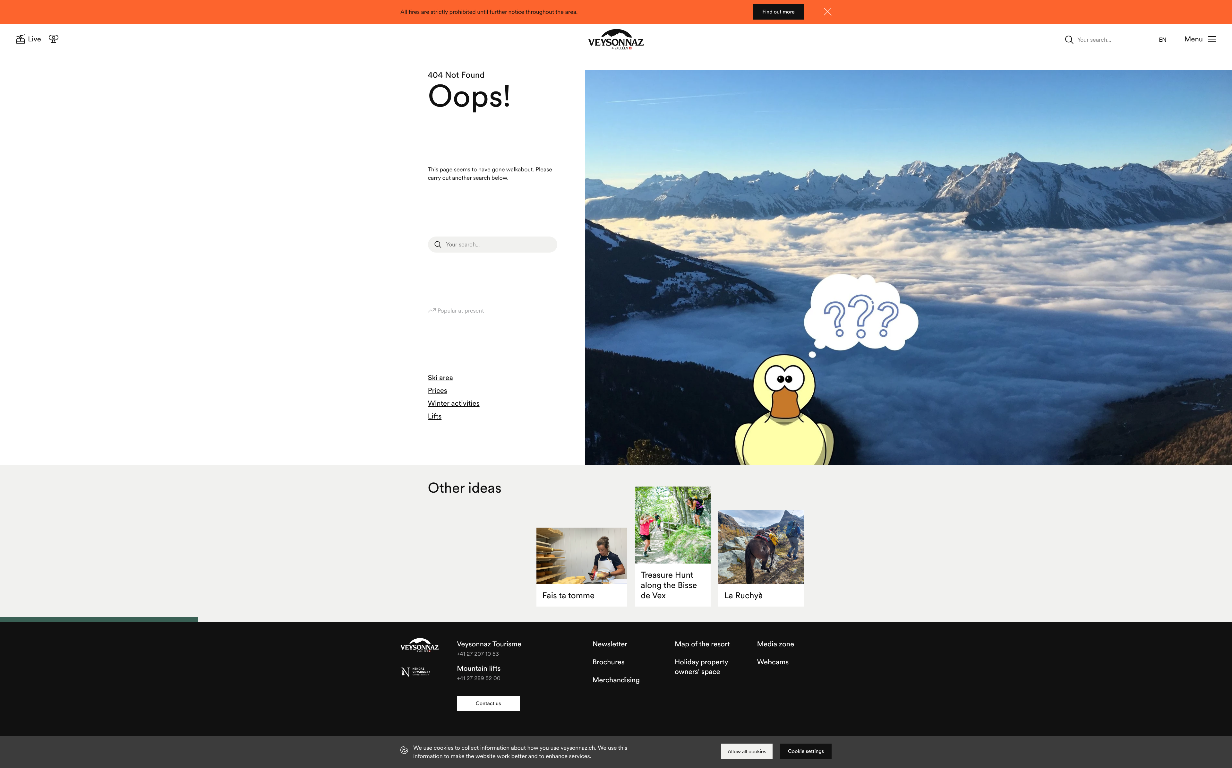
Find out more (778, 12)
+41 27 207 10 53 (478, 653)
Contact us (488, 703)
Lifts (435, 416)
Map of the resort (702, 644)
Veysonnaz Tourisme (419, 645)
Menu (1194, 39)
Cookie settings (806, 751)
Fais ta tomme (568, 595)
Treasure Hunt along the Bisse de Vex (669, 585)
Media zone (775, 644)
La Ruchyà (743, 595)
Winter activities (454, 403)
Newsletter (610, 644)
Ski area (440, 377)
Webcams (773, 662)
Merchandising (616, 680)
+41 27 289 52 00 (479, 678)
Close (828, 11)
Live (34, 39)
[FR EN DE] (1166, 39)
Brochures (609, 662)
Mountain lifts (479, 668)
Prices (437, 390)
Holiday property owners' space (701, 667)
